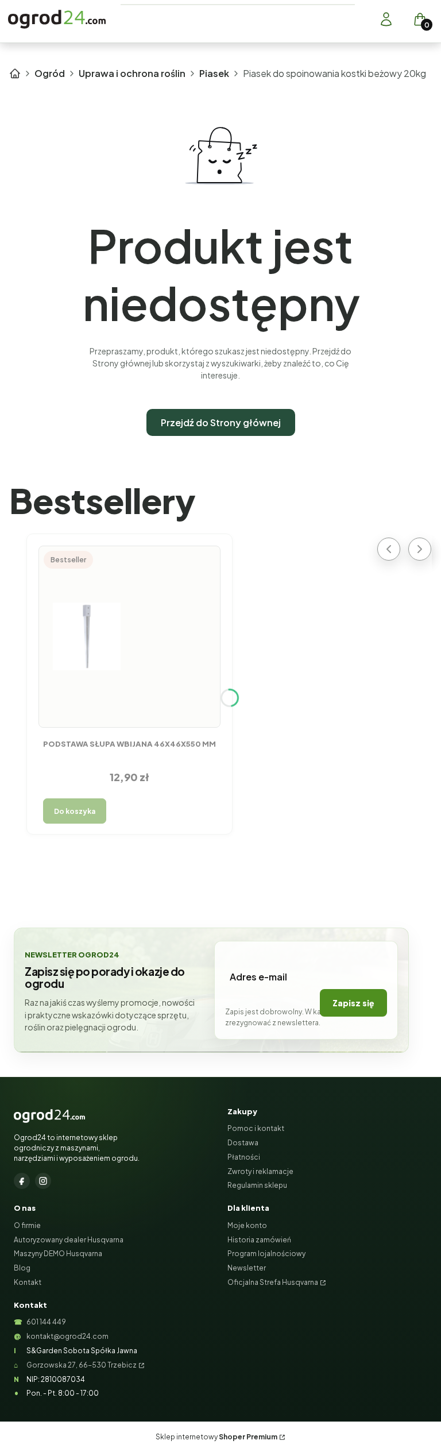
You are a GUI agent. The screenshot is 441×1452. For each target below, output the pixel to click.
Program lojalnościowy (266, 1253)
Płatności (243, 1157)
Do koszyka (74, 811)
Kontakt (27, 1282)
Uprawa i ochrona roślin (132, 73)
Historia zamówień (259, 1239)
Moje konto (247, 1225)
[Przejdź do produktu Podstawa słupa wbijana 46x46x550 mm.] (130, 636)
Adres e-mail (258, 977)
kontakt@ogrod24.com (67, 1336)
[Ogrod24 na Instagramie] (43, 1181)
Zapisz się (353, 1003)
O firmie (27, 1225)
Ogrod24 (15, 73)
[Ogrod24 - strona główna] (49, 1116)
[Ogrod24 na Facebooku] (22, 1181)
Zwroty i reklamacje (260, 1171)
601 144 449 (46, 1322)
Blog (22, 1268)
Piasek (214, 73)
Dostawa (242, 1142)
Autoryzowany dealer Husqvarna (68, 1239)
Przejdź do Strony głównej (221, 422)
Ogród (49, 73)
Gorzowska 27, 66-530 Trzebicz (81, 1365)
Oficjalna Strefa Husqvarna (272, 1282)
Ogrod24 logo (57, 19)
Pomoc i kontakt (255, 1128)
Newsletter (246, 1268)
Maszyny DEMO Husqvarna (58, 1253)
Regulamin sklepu (257, 1185)
